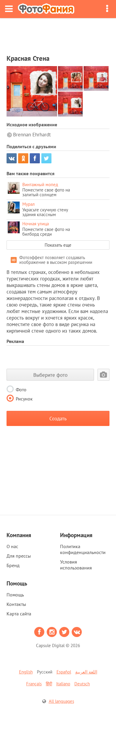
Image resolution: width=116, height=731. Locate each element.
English (26, 672)
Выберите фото (50, 374)
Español (64, 672)
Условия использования (76, 565)
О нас (12, 546)
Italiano (63, 684)
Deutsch (82, 684)
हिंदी (49, 684)
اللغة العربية (86, 672)
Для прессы (19, 556)
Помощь (15, 595)
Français (34, 684)
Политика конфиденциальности (83, 549)
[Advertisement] (58, 34)
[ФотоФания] (46, 9)
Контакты (16, 604)
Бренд (13, 565)
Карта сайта (19, 614)
